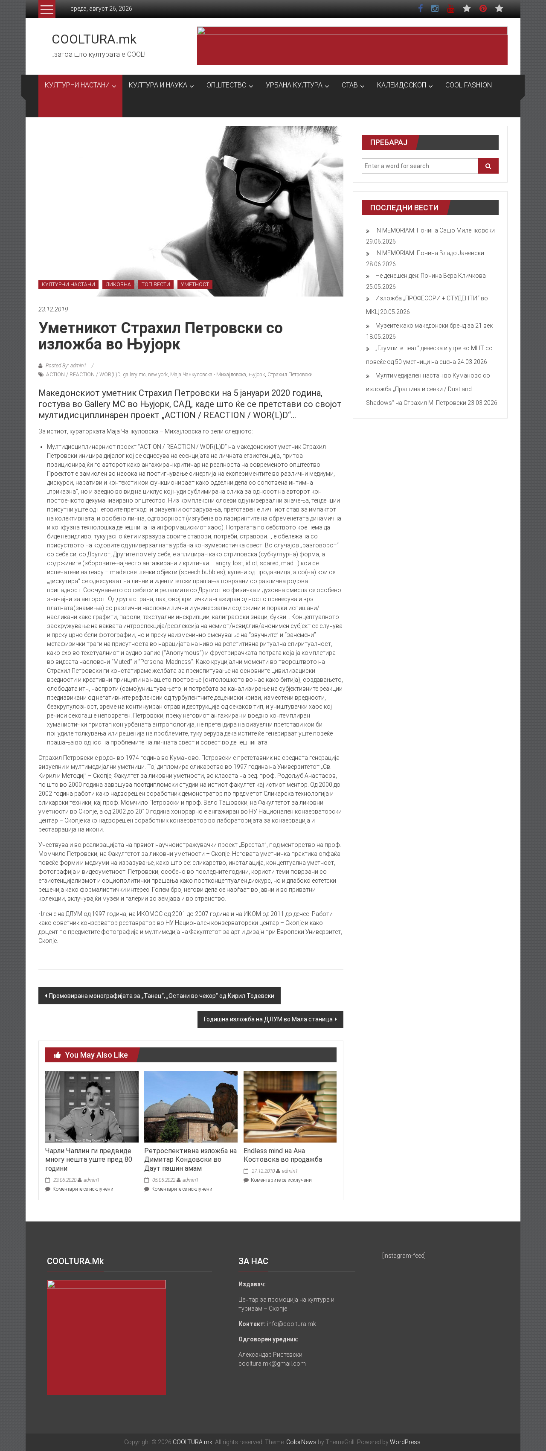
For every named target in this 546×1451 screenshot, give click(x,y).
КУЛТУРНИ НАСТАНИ (77, 85)
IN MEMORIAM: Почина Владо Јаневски (429, 253)
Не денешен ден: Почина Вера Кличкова (430, 275)
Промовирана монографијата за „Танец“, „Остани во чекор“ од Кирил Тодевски (161, 995)
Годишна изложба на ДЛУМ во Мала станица (268, 1019)
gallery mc (134, 375)
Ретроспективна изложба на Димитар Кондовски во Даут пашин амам (190, 1160)
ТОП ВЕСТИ (156, 285)
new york (158, 375)
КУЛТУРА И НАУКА (158, 85)
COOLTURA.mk (94, 39)
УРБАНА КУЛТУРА (294, 85)
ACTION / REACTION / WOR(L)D (83, 375)
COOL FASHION (468, 85)
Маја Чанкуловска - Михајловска (208, 375)
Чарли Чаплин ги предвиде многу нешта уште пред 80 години (88, 1160)
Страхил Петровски (290, 375)
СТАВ (350, 85)
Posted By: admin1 (65, 366)
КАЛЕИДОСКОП (401, 85)
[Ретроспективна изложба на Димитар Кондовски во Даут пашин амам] (190, 1106)
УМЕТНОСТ (195, 285)
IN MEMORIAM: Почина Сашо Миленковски (435, 230)
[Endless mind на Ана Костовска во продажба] (290, 1106)
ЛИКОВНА (118, 285)
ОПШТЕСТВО (226, 85)
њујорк (257, 375)
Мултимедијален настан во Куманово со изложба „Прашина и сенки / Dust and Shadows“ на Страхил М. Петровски (428, 389)
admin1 (91, 1180)
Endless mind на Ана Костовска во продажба (283, 1155)
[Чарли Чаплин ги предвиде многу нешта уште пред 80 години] (91, 1106)
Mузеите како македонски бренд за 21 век (434, 325)
